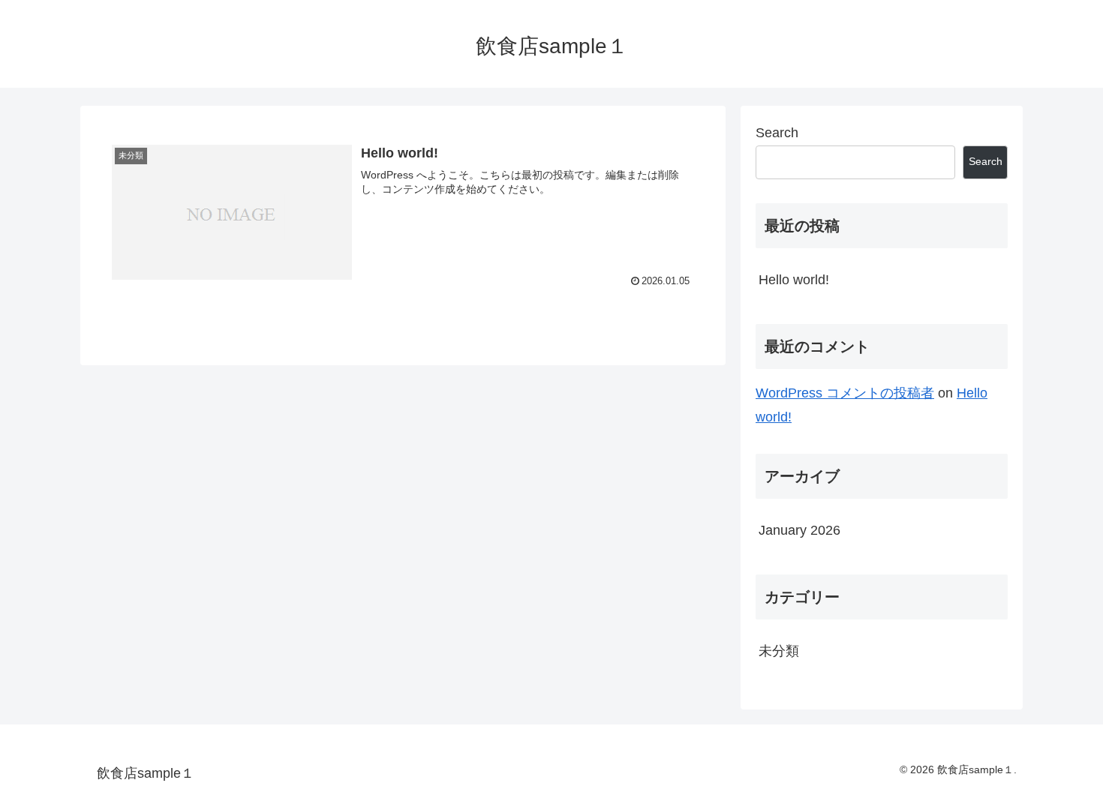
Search (777, 132)
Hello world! (794, 279)
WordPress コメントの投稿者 (845, 393)
